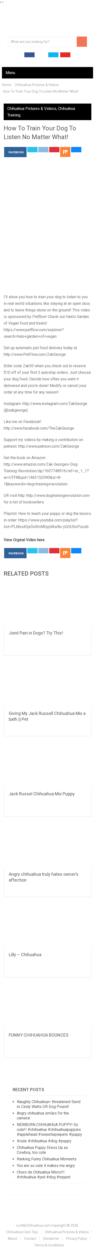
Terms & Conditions (49, 1245)
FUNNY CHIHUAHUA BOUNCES (38, 1035)
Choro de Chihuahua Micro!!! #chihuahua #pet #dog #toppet (43, 1174)
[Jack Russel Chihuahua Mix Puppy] (47, 765)
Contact (30, 1239)
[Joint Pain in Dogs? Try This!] (47, 604)
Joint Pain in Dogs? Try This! (36, 632)
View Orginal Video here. (24, 540)
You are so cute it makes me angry (46, 1165)
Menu (10, 72)
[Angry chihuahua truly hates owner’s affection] (47, 846)
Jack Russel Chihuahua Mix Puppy (42, 793)
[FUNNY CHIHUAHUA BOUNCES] (47, 1007)
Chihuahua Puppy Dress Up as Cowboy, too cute (42, 1150)
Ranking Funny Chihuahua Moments (46, 1159)
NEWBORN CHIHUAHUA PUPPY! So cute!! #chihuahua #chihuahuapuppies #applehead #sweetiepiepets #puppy (49, 1129)
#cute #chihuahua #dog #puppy (44, 1141)
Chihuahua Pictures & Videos (31, 108)
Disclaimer (51, 1239)
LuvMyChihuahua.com (33, 1225)
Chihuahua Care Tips (22, 1232)
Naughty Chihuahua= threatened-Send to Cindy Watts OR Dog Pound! (48, 1104)
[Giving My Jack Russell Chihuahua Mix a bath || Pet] (47, 685)
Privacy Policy (76, 1239)
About (12, 1239)
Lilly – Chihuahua (25, 954)
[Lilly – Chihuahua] (47, 926)
